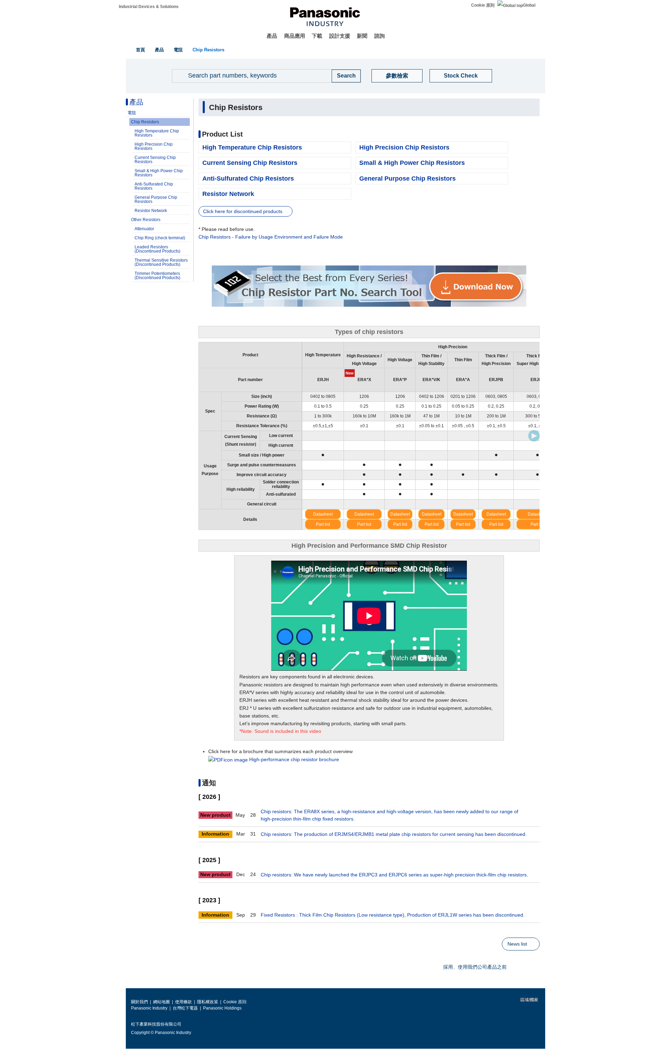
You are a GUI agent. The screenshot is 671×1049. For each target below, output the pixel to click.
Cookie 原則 (483, 5)
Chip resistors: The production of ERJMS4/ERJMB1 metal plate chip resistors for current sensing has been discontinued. (394, 834)
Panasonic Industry (149, 1008)
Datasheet (323, 514)
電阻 (178, 49)
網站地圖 (161, 1001)
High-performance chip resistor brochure (294, 759)
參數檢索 (397, 76)
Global (529, 5)
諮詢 (379, 36)
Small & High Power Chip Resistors (159, 172)
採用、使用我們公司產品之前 (475, 967)
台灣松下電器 (185, 1008)
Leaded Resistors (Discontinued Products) (157, 249)
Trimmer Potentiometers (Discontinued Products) (157, 275)
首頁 (140, 49)
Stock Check (461, 76)
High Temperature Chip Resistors (157, 133)
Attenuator (144, 228)
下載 (317, 36)
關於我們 (139, 1001)
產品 (272, 36)
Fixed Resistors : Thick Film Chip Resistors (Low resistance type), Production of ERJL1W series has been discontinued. (393, 915)
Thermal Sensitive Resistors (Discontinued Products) (161, 262)
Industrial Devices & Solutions (149, 6)
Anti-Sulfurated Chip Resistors (154, 186)
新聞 (362, 36)
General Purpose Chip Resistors (156, 199)
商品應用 (294, 36)
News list (517, 944)
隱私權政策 (207, 1001)
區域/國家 (528, 999)
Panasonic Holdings (222, 1008)
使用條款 (183, 1001)
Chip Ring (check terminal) (160, 237)
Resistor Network (151, 210)
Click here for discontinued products (242, 211)
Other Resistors (145, 219)
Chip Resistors (208, 49)
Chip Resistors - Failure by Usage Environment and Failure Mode (271, 237)
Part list (323, 524)
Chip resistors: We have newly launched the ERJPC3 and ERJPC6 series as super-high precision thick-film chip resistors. (394, 874)
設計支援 (339, 36)
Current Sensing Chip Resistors (155, 159)
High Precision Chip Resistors (154, 146)
